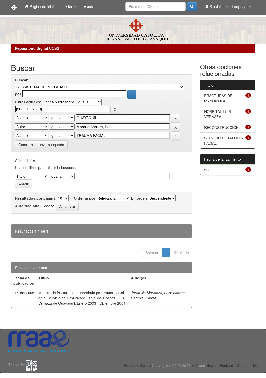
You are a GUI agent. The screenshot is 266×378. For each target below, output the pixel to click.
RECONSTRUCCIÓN (221, 127)
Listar (68, 6)
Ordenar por (84, 198)
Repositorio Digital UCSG (37, 48)
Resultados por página (35, 198)
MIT (194, 365)
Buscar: (22, 79)
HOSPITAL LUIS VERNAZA (217, 114)
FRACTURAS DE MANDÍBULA (218, 98)
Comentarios (247, 365)
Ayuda (89, 6)
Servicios (217, 6)
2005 (208, 169)
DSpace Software (136, 365)
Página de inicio (42, 6)
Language (240, 6)
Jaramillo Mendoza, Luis (151, 292)
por (18, 93)
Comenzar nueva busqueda (41, 144)
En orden (139, 198)
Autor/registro (27, 205)
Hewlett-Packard (219, 365)
